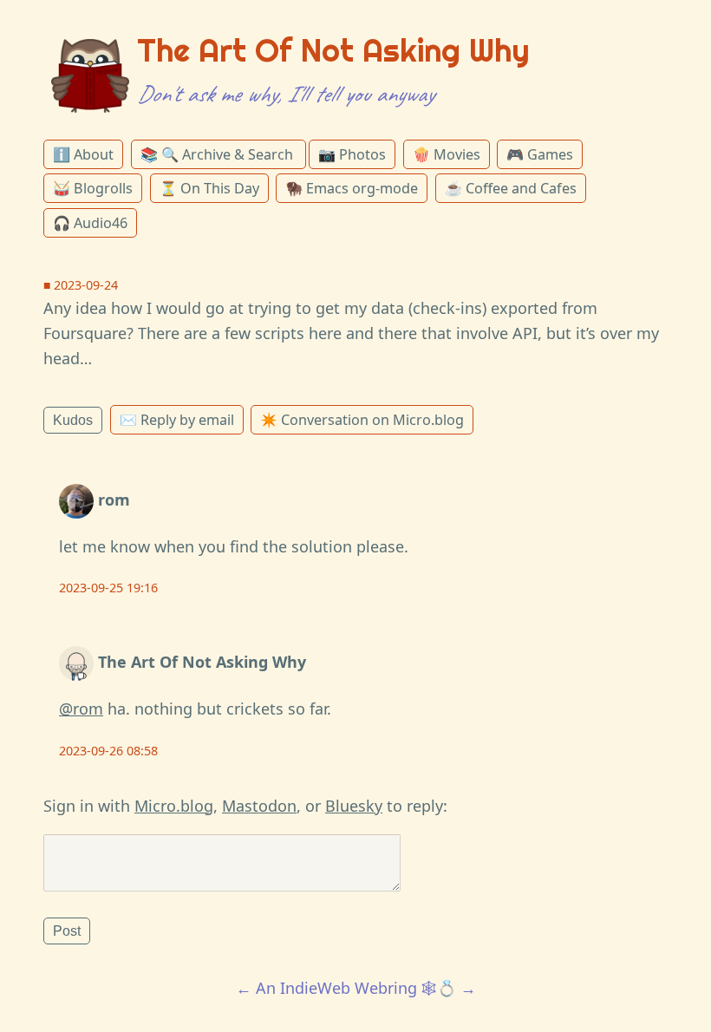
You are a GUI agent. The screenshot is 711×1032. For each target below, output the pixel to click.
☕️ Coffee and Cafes (511, 188)
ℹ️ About (83, 154)
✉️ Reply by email (177, 419)
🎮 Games (539, 154)
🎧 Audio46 (90, 222)
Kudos (73, 420)
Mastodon (259, 805)
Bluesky (353, 805)
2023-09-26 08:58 (108, 750)
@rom (81, 708)
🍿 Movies (446, 154)
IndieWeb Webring (348, 987)
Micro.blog (173, 805)
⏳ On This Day (209, 188)
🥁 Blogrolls (93, 188)
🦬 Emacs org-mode (351, 188)
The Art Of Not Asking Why (333, 50)
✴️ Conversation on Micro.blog (362, 419)
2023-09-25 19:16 (108, 587)
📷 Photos (352, 154)
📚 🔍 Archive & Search (218, 154)
